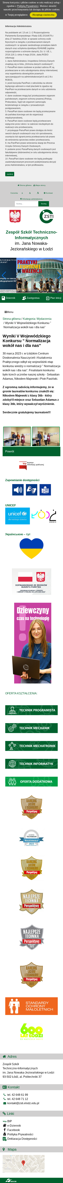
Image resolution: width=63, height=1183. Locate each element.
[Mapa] (24, 1163)
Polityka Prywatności (20, 1134)
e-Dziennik (14, 1125)
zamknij (10, 174)
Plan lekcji (55, 297)
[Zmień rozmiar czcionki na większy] (30, 193)
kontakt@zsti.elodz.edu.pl (23, 1103)
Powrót (9, 451)
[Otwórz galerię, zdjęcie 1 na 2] (17, 436)
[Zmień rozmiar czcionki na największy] (38, 193)
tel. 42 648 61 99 (17, 1094)
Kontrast (49, 193)
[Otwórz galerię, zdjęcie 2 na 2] (45, 436)
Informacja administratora (32, 199)
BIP (9, 1121)
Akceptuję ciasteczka (43, 14)
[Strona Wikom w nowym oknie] (10, 1180)
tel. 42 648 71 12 (17, 1098)
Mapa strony (40, 185)
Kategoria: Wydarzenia (37, 318)
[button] (59, 275)
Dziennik (10, 297)
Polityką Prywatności (27, 6)
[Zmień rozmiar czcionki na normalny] (22, 193)
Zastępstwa (33, 297)
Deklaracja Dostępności (22, 1138)
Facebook (13, 1130)
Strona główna (25, 185)
